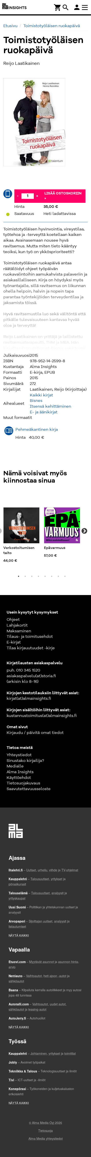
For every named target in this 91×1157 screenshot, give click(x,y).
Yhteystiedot (19, 755)
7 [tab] (58, 576)
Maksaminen (19, 631)
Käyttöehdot (19, 778)
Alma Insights (20, 772)
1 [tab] (18, 576)
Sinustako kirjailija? (25, 761)
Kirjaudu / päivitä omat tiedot (35, 733)
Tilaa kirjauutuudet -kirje (31, 648)
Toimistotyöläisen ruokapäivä (51, 26)
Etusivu (10, 26)
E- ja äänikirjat (43, 412)
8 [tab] (65, 576)
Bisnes (36, 401)
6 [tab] (51, 576)
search (66, 7)
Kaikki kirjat (41, 395)
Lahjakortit (17, 625)
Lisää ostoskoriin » (63, 196)
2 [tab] (25, 576)
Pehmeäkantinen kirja (36, 430)
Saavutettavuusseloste (29, 789)
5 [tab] (45, 576)
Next (84, 531)
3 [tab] (32, 576)
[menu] (85, 7)
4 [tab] (38, 576)
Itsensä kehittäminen (50, 407)
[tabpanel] (21, 528)
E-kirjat (14, 642)
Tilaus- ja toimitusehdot (30, 637)
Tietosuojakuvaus (23, 783)
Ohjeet (13, 620)
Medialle (15, 766)
